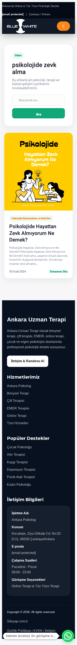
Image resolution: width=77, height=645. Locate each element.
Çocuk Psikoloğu (19, 447)
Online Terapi (16, 415)
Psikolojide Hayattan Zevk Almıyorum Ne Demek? (32, 233)
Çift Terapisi (15, 400)
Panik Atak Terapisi (21, 477)
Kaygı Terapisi (17, 462)
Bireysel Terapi (18, 393)
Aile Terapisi (16, 454)
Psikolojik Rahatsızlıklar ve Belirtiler (31, 218)
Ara (38, 114)
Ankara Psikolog (19, 386)
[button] (68, 636)
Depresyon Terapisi (21, 469)
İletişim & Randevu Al (27, 361)
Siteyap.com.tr (17, 621)
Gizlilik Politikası (19, 630)
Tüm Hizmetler (17, 423)
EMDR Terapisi (18, 408)
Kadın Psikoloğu (19, 484)
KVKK (38, 630)
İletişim (50, 630)
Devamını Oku (59, 271)
